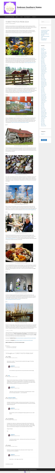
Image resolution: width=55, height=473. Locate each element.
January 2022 (43, 95)
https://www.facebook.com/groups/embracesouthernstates (26, 338)
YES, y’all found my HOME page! (9, 16)
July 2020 (42, 119)
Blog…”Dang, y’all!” (27, 16)
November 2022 (43, 83)
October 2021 (43, 99)
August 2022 (43, 86)
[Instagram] (46, 140)
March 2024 (43, 63)
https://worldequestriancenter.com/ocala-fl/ (13, 299)
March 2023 (43, 78)
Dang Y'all (8, 345)
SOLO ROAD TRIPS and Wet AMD (11, 347)
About (17, 16)
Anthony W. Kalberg (11, 397)
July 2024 (42, 58)
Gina (9, 375)
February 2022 (43, 94)
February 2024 (43, 65)
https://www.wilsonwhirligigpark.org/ (29, 209)
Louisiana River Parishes (45, 30)
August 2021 (43, 102)
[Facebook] (42, 140)
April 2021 (43, 107)
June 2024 (42, 59)
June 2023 (42, 74)
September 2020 (44, 116)
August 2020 (43, 117)
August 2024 (43, 57)
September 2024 (44, 55)
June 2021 (42, 104)
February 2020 (43, 125)
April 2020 (43, 123)
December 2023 (43, 67)
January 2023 (43, 81)
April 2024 (43, 62)
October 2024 (43, 54)
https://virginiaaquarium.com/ (30, 62)
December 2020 (43, 112)
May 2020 (42, 121)
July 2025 (42, 50)
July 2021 (42, 103)
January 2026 (43, 49)
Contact (21, 16)
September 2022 (44, 84)
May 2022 (42, 90)
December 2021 (43, 96)
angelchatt (13, 366)
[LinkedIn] (44, 140)
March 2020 (43, 124)
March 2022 (43, 92)
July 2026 (42, 48)
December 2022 (43, 82)
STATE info (33, 16)
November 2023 (43, 69)
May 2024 (42, 61)
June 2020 (42, 120)
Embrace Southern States (29, 7)
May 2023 (42, 75)
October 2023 (43, 70)
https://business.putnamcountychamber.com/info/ (20, 122)
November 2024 (43, 53)
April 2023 (43, 77)
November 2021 (43, 98)
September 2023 (44, 71)
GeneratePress (34, 469)
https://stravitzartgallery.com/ (11, 238)
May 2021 (42, 106)
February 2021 (43, 109)
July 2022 (42, 87)
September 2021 (44, 100)
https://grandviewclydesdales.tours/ (25, 92)
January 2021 (43, 111)
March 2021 (43, 108)
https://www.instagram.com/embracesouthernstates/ (24, 340)
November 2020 (43, 113)
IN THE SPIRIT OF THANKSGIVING (11, 346)
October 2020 (43, 115)
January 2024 (43, 66)
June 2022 (42, 88)
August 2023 (43, 73)
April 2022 (43, 91)
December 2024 (43, 52)
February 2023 (43, 79)
